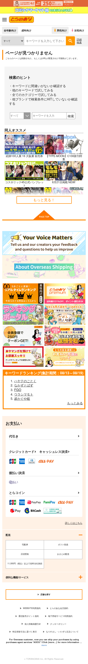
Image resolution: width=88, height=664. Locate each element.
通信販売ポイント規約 (29, 616)
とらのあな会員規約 (59, 608)
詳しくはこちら (73, 523)
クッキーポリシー (58, 623)
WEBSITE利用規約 (32, 608)
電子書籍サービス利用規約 (60, 616)
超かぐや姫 (22, 398)
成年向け (26, 30)
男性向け (62, 30)
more (44, 645)
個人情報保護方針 (33, 623)
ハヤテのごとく (25, 381)
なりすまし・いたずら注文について (62, 631)
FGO (17, 389)
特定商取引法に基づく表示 (24, 631)
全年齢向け (10, 30)
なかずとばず (23, 385)
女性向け (79, 30)
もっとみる (75, 403)
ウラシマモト (23, 394)
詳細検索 (79, 40)
